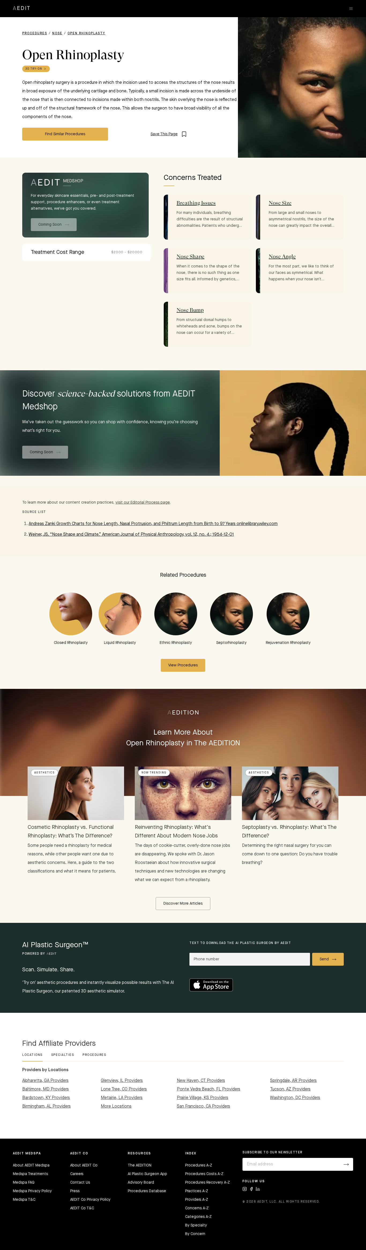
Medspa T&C (24, 1200)
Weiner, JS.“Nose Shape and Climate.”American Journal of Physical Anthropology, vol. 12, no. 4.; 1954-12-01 (131, 535)
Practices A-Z (196, 1191)
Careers (76, 1174)
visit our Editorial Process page (142, 502)
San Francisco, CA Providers (203, 1106)
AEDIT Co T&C (82, 1208)
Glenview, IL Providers (122, 1081)
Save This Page (164, 134)
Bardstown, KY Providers (46, 1098)
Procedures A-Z (198, 1165)
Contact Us (80, 1182)
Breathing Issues (196, 203)
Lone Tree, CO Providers (124, 1089)
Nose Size (280, 203)
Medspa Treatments (30, 1174)
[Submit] (346, 1164)
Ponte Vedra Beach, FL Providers (208, 1089)
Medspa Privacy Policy (32, 1191)
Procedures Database (147, 1191)
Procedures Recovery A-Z (207, 1182)
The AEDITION (139, 1165)
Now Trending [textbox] (153, 772)
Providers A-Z (196, 1200)
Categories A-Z (198, 1217)
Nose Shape (190, 257)
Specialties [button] (62, 1055)
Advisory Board (141, 1182)
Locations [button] (32, 1055)
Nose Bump (190, 310)
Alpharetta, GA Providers (45, 1081)
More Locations (116, 1106)
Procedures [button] (94, 1055)
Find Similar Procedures (65, 134)
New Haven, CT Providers (201, 1081)
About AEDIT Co (84, 1165)
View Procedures (183, 665)
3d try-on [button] (33, 68)
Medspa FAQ (24, 1182)
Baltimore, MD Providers (45, 1089)
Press (75, 1191)
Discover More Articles (183, 903)
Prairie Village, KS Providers (202, 1098)
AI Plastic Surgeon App (147, 1174)
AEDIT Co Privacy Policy (90, 1200)
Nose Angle (282, 257)
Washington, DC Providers (295, 1098)
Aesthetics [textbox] (44, 772)
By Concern (195, 1234)
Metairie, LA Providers (122, 1098)
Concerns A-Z (197, 1208)
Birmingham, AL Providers (46, 1106)
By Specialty (196, 1225)
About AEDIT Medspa (31, 1165)
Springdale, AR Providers (293, 1081)
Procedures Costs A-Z (204, 1174)
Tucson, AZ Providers (290, 1089)
